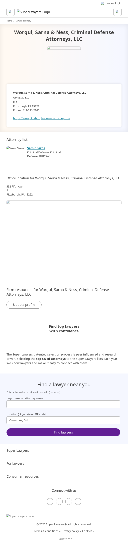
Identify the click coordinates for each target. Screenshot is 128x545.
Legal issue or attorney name (24, 398)
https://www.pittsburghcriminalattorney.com (41, 118)
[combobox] (63, 404)
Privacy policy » (71, 531)
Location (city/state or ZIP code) (26, 414)
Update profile (24, 304)
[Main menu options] (10, 12)
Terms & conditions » (47, 531)
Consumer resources (22, 476)
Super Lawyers (17, 450)
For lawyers (15, 463)
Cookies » (88, 531)
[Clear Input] (116, 404)
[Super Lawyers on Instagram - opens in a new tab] (59, 501)
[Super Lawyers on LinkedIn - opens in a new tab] (78, 501)
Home (9, 20)
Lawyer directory (23, 20)
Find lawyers (63, 432)
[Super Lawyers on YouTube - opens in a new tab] (68, 501)
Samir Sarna (36, 148)
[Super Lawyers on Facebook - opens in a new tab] (50, 501)
